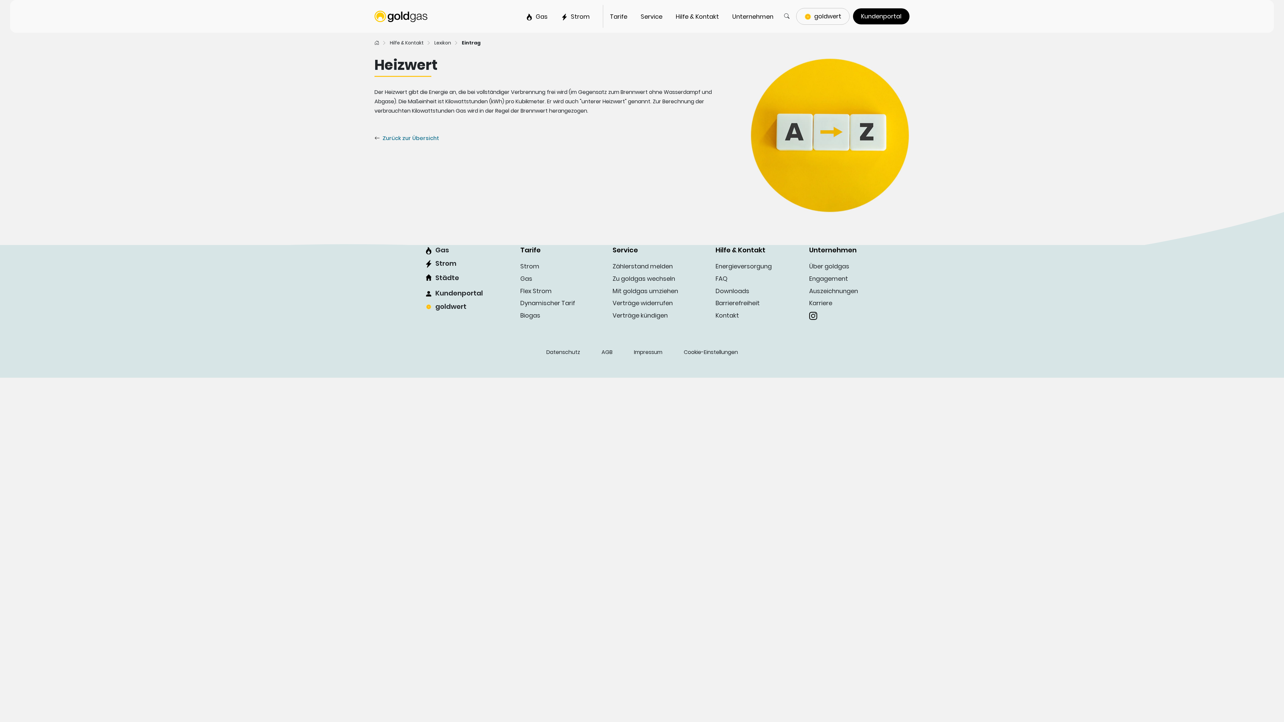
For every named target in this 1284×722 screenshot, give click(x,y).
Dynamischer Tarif (547, 303)
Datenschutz (563, 352)
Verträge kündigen (640, 315)
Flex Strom (536, 291)
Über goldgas (829, 266)
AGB (607, 352)
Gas (442, 250)
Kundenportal (459, 293)
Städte (447, 277)
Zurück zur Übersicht (411, 138)
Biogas (530, 315)
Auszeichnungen (833, 291)
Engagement (828, 278)
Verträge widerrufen (643, 303)
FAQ (722, 278)
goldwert (450, 306)
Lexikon (442, 42)
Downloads (732, 291)
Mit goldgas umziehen (645, 291)
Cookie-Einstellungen (711, 352)
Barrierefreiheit (738, 303)
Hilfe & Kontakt (407, 42)
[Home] (376, 42)
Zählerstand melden (643, 266)
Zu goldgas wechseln (644, 278)
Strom (445, 263)
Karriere (820, 303)
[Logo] (400, 16)
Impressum (648, 352)
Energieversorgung (744, 266)
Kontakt (727, 315)
